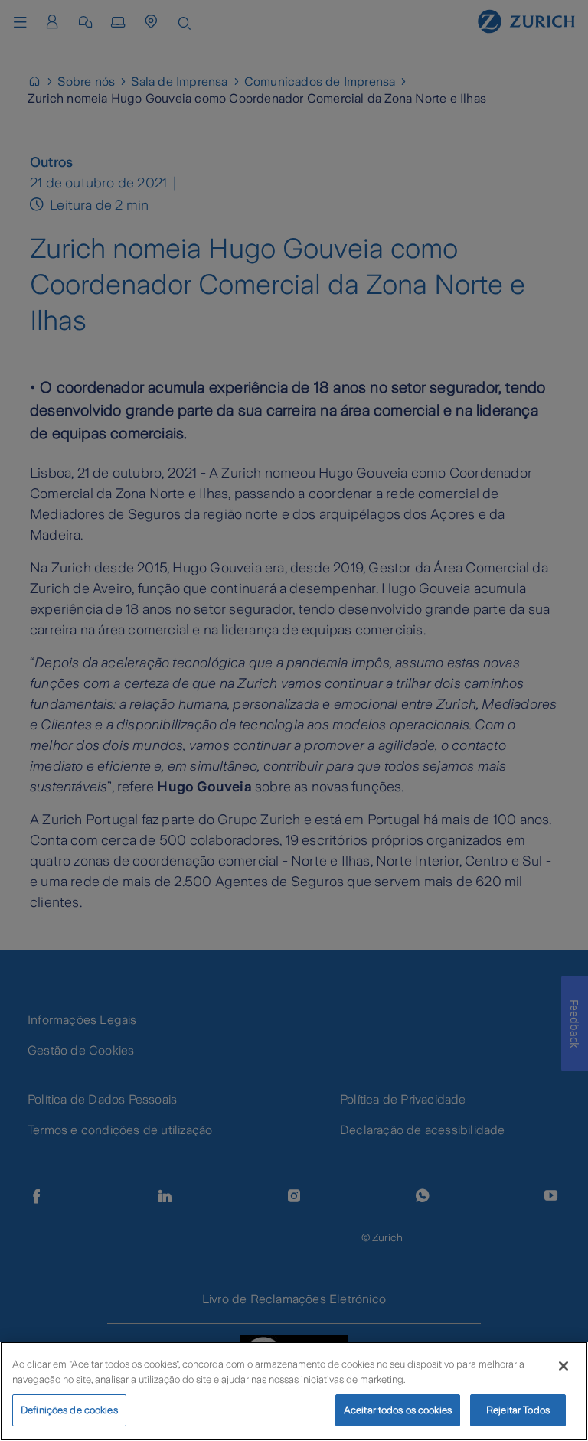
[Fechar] (563, 1366)
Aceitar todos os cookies (398, 1410)
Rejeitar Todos (518, 1410)
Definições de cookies (69, 1410)
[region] (294, 1391)
